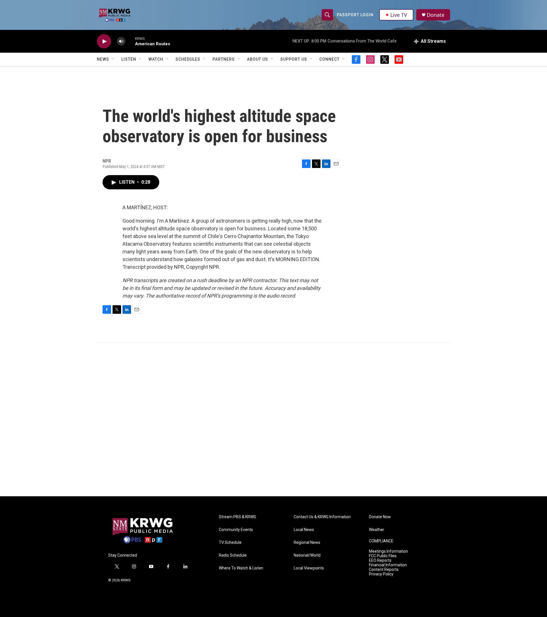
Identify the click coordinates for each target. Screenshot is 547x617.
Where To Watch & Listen (241, 568)
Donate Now (380, 517)
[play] (104, 41)
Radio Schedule (233, 555)
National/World (307, 555)
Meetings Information (388, 551)
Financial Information (388, 565)
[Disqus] (273, 419)
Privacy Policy (381, 574)
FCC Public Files (383, 556)
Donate (435, 15)
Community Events (236, 530)
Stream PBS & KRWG (237, 517)
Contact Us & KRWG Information (322, 517)
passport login (355, 15)
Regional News (307, 542)
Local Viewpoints (309, 568)
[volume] (121, 41)
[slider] (130, 41)
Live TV (398, 14)
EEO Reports (380, 560)
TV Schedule (230, 542)
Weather (376, 530)
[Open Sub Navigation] (113, 59)
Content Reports (384, 569)
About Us (257, 59)
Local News (304, 530)
